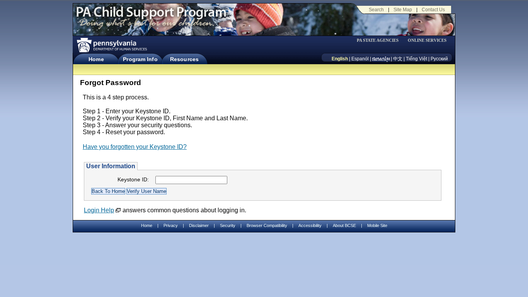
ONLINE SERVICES (427, 40)
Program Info (140, 59)
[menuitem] (380, 40)
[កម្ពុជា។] (381, 58)
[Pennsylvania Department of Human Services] (111, 45)
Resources (184, 59)
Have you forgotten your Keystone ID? (135, 146)
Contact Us (433, 9)
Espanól (360, 58)
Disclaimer (199, 225)
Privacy (171, 226)
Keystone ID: (133, 179)
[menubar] (380, 40)
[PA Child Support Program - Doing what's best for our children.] (151, 16)
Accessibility (310, 225)
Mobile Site (377, 225)
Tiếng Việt (416, 58)
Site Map (402, 9)
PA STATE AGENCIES (378, 40)
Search (376, 9)
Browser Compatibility (267, 225)
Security (227, 225)
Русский (439, 58)
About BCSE (344, 225)
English (340, 58)
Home (96, 59)
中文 (397, 58)
